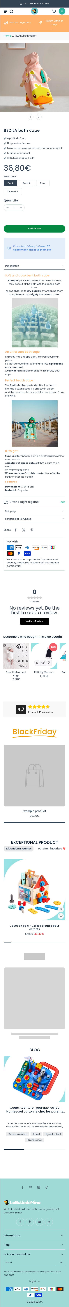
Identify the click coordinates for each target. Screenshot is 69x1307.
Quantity (11, 200)
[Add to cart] (61, 916)
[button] (34, 229)
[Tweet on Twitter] (24, 530)
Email (9, 1262)
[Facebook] (22, 1187)
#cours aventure (17, 1134)
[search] (11, 11)
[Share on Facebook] (16, 530)
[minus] (7, 208)
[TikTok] (47, 1187)
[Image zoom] (34, 77)
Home (7, 35)
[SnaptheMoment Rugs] (16, 656)
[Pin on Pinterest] (32, 530)
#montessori (34, 1140)
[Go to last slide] (30, 117)
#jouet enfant (53, 1134)
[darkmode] (62, 11)
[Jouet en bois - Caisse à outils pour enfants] (34, 889)
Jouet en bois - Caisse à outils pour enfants (34, 927)
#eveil (36, 1134)
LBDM (39, 1301)
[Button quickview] (61, 909)
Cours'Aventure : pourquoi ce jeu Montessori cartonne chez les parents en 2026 (34, 1110)
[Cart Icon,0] (54, 11)
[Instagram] (39, 1187)
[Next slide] (39, 117)
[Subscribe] (60, 1262)
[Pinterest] (30, 1187)
